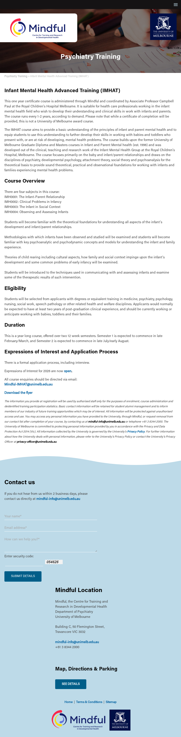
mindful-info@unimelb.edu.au (58, 499)
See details (71, 684)
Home (68, 702)
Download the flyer (18, 393)
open (68, 371)
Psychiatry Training (15, 76)
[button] (175, 4)
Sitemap (111, 702)
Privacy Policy (136, 431)
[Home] (38, 41)
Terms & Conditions (89, 702)
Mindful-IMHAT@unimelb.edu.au (28, 384)
